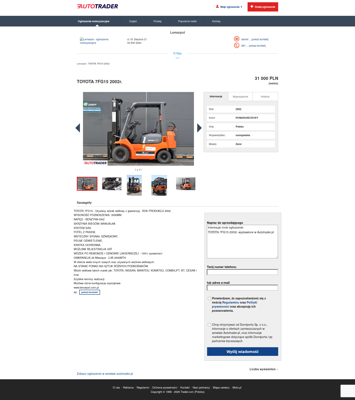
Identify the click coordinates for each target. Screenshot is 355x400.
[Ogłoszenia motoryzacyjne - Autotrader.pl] (97, 6)
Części (133, 21)
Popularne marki (187, 21)
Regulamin (143, 387)
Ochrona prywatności (164, 387)
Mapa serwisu (221, 387)
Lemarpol (82, 63)
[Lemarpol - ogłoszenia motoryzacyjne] (98, 41)
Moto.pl (237, 387)
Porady (157, 21)
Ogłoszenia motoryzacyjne (93, 21)
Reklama (128, 387)
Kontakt (185, 387)
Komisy (216, 21)
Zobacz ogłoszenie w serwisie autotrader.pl (105, 373)
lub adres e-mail (218, 282)
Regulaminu (230, 302)
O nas (116, 387)
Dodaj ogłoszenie (265, 7)
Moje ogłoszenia (231, 7)
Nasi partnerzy (201, 387)
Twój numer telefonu (221, 266)
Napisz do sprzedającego (225, 222)
